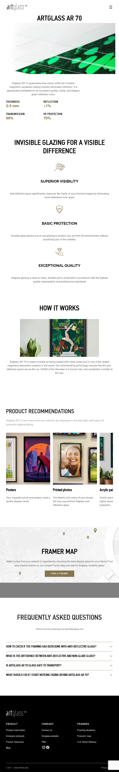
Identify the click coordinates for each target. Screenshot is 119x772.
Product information (15, 730)
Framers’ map (84, 735)
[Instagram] (44, 747)
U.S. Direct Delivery (86, 741)
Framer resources (15, 741)
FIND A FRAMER (59, 574)
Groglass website (50, 735)
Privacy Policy (107, 767)
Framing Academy (86, 730)
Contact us (47, 730)
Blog (8, 747)
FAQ (44, 741)
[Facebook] (48, 747)
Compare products (15, 735)
